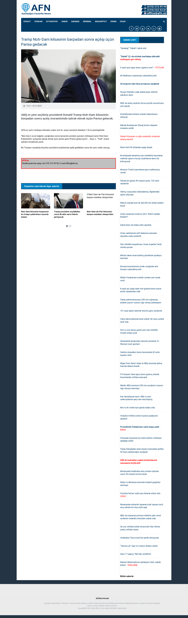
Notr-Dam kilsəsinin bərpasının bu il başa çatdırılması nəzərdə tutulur (35, 214)
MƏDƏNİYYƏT (101, 21)
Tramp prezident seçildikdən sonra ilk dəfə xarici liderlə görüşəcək (67, 214)
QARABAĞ (75, 21)
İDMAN (113, 21)
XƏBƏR (65, 21)
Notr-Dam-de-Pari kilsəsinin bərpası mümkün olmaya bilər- (100, 212)
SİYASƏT (27, 21)
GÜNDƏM (38, 21)
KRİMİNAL (87, 21)
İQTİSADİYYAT (52, 21)
